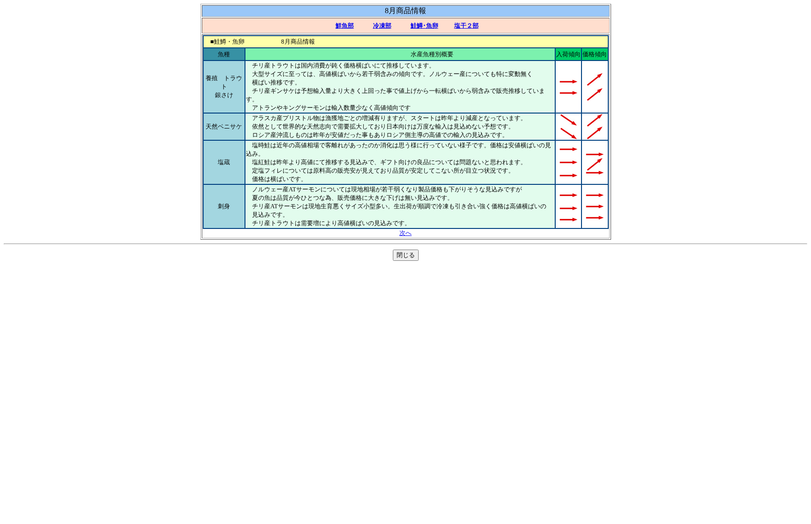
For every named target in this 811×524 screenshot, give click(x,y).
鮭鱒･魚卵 (424, 25)
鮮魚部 (345, 25)
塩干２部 (466, 25)
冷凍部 (382, 25)
